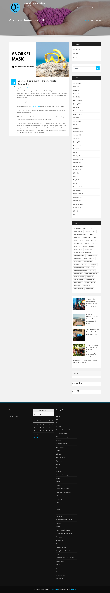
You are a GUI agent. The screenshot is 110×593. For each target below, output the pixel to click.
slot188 (75, 53)
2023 (92, 20)
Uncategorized (60, 575)
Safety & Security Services (64, 551)
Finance (58, 471)
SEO (93, 267)
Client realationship (62, 437)
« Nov (34, 438)
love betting (77, 258)
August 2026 (77, 83)
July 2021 (76, 211)
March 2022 (76, 183)
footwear (94, 243)
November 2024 (78, 131)
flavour (87, 243)
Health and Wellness (62, 489)
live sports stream (92, 255)
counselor (77, 237)
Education (59, 454)
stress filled (90, 276)
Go (97, 68)
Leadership (59, 513)
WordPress (55, 589)
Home (72, 8)
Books (58, 423)
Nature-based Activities (63, 530)
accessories (77, 228)
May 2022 (76, 180)
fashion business (79, 240)
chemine (21, 88)
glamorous (77, 246)
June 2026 (76, 87)
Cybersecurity (60, 447)
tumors (93, 282)
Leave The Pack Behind (33, 3)
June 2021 (76, 214)
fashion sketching (91, 240)
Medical (58, 523)
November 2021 (78, 197)
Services (58, 554)
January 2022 (77, 190)
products (76, 264)
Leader (58, 509)
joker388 (75, 373)
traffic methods (90, 279)
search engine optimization (81, 267)
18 (40, 427)
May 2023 (76, 149)
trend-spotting (78, 282)
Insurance (59, 495)
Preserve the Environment (64, 533)
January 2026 (77, 104)
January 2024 (77, 142)
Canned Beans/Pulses (80, 234)
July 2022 (76, 173)
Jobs (57, 502)
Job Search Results (79, 255)
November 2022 (78, 159)
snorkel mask (36, 106)
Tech (57, 568)
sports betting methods (91, 273)
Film (57, 468)
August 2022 (77, 169)
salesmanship (92, 264)
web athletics (89, 288)
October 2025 (77, 114)
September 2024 (78, 138)
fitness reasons (78, 243)
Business (80, 8)
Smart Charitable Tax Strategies (65, 558)
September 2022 (78, 166)
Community (59, 440)
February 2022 (77, 187)
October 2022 (77, 163)
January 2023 (77, 156)
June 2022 (76, 176)
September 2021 (78, 204)
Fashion (58, 464)
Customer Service (61, 444)
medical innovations (89, 258)
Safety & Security (61, 547)
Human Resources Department (82, 252)
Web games (59, 578)
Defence (58, 450)
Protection (59, 540)
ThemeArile (73, 589)
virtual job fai (86, 285)
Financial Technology (62, 475)
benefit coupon (87, 228)
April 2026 (76, 93)
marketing (59, 516)
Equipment (30, 88)
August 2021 (77, 207)
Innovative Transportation (64, 492)
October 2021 (77, 201)
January (98, 20)
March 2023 (76, 152)
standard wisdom (79, 276)
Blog (57, 419)
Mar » (39, 438)
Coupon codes (86, 237)
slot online (76, 49)
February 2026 (77, 100)
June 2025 (76, 128)
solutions (92, 270)
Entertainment (60, 457)
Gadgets (58, 478)
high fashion (88, 249)
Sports (99, 8)
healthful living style (88, 246)
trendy (87, 282)
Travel (58, 571)
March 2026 (76, 97)
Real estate (59, 544)
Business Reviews (61, 433)
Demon (95, 237)
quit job (84, 264)
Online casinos (88, 261)
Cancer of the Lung (90, 231)
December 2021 (78, 194)
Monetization (77, 261)
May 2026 (76, 90)
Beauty (58, 416)
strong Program (78, 279)
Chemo (91, 234)
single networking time (80, 270)
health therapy (78, 249)
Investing (59, 499)
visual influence (78, 288)
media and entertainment (64, 520)
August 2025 (77, 121)
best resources (78, 231)
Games (58, 482)
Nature (58, 527)
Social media (90, 8)
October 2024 (77, 135)
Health (58, 485)
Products (59, 537)
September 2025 (78, 118)
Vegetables (77, 285)
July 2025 (76, 125)
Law (57, 506)
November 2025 (78, 111)
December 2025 (78, 107)
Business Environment (63, 430)
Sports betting (78, 273)
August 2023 (77, 145)
